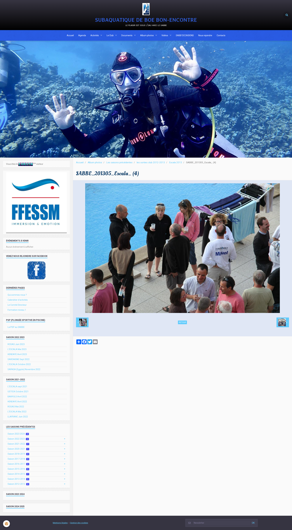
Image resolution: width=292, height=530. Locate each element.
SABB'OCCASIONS (185, 35)
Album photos (147, 35)
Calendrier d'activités (18, 300)
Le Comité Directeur (17, 305)
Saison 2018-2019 (18, 454)
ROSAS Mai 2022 (16, 406)
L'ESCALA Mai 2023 (17, 349)
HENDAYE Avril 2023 (17, 354)
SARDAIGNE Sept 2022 (19, 359)
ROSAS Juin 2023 (16, 344)
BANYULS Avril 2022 (17, 396)
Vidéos (165, 35)
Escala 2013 (175, 162)
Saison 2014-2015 (18, 474)
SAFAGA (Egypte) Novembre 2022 (24, 369)
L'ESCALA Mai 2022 (17, 411)
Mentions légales (60, 523)
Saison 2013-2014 (18, 479)
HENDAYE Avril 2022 (17, 401)
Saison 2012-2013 (18, 484)
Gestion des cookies (79, 523)
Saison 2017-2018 (18, 459)
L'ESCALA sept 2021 (17, 386)
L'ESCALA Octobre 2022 (19, 364)
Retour (182, 322)
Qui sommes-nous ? (17, 295)
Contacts (221, 35)
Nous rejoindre (205, 35)
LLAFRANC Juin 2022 (18, 416)
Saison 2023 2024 (18, 434)
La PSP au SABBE (16, 327)
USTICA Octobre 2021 (18, 391)
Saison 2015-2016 (18, 469)
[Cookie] (6, 523)
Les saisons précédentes (119, 162)
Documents (127, 35)
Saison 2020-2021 (18, 449)
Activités (94, 35)
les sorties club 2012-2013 (151, 162)
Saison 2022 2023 (18, 439)
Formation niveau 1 (17, 310)
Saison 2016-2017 (18, 464)
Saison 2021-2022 (18, 444)
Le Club (110, 35)
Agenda (82, 35)
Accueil (70, 35)
